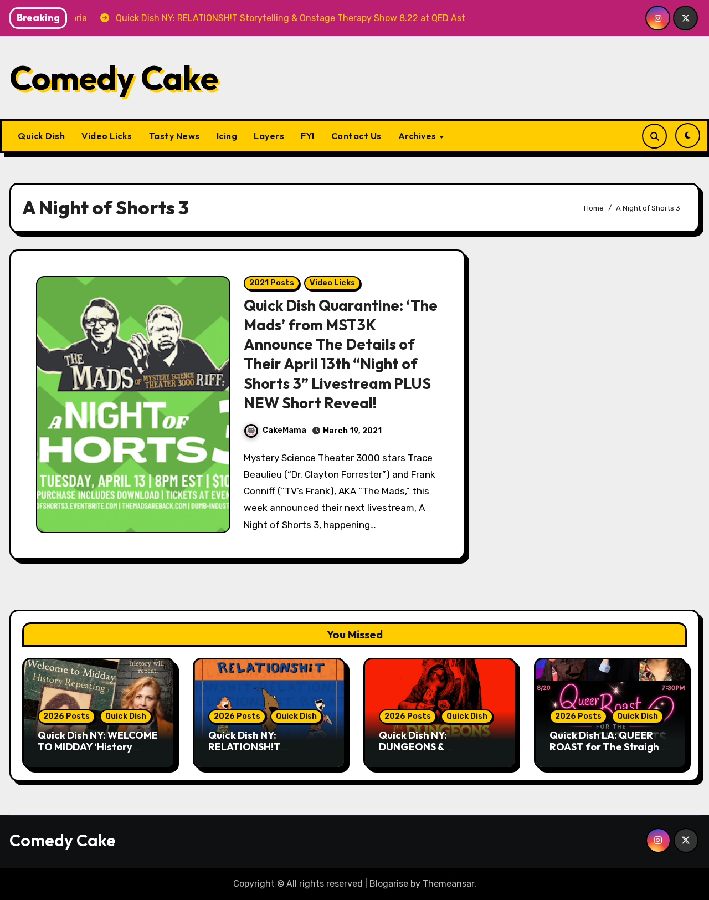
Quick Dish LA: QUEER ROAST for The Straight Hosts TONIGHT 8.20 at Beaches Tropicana (606, 753)
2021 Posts (271, 283)
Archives (418, 135)
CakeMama (284, 430)
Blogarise (388, 883)
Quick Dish (41, 135)
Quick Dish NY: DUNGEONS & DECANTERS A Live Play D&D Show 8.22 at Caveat (440, 753)
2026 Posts (66, 716)
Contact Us (356, 135)
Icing (227, 135)
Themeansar (448, 883)
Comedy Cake (113, 78)
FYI (308, 135)
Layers (269, 135)
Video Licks (106, 135)
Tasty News (174, 135)
